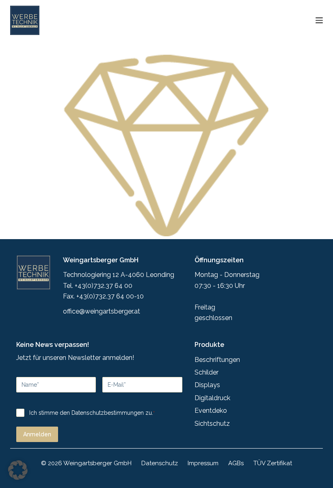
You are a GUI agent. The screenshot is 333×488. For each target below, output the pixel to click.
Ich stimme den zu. (92, 413)
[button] (18, 470)
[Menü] (319, 20)
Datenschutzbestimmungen (107, 413)
